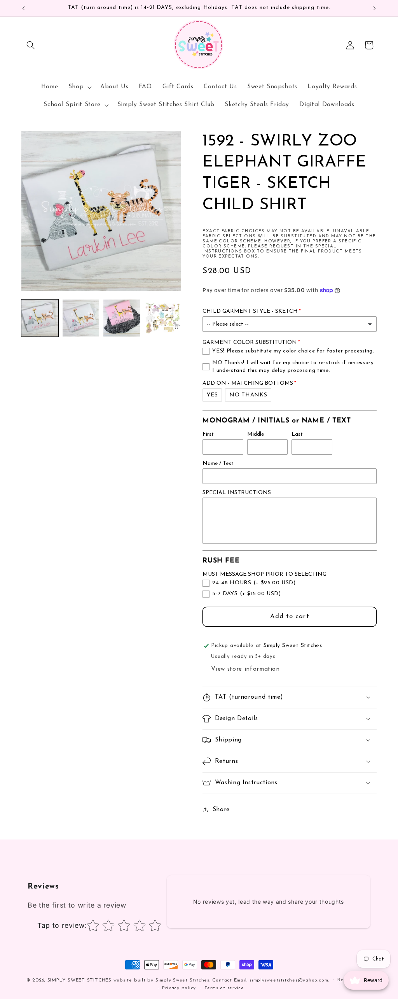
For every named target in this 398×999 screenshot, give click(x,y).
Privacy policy (179, 988)
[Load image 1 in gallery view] (39, 318)
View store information (245, 669)
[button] (30, 45)
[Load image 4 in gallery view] (163, 318)
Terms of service (224, 988)
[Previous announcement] (23, 8)
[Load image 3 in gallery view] (121, 318)
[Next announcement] (374, 8)
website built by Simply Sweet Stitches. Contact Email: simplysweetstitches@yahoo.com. (221, 980)
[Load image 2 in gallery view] (81, 318)
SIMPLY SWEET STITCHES (79, 980)
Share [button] (221, 809)
